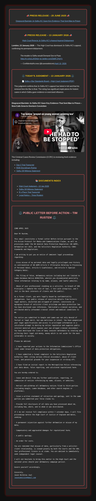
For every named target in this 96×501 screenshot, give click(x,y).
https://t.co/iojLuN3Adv (29, 59)
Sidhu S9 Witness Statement (28, 171)
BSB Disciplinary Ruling (26, 168)
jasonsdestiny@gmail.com (25, 478)
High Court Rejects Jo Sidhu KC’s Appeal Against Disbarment (48, 41)
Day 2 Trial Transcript (25, 165)
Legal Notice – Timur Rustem (31, 195)
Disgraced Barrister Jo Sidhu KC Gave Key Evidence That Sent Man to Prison (48, 21)
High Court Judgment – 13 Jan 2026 (34, 186)
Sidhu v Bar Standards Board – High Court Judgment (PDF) (49, 81)
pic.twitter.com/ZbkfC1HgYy (51, 59)
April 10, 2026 (60, 64)
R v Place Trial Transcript (29, 192)
